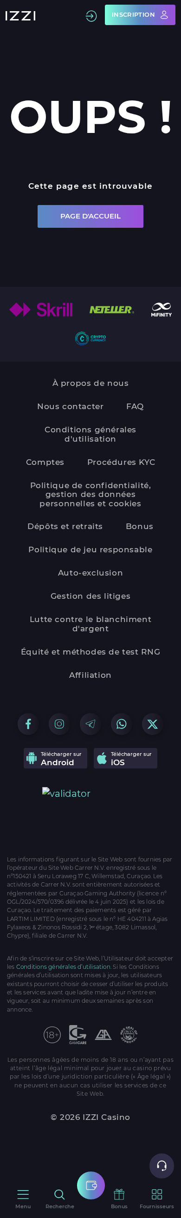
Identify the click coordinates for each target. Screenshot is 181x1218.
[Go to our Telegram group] (90, 724)
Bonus (140, 526)
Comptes (45, 462)
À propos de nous (90, 383)
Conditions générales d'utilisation (90, 434)
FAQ (135, 406)
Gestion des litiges (91, 596)
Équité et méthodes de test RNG (90, 651)
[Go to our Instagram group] (59, 724)
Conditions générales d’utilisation (63, 966)
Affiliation (90, 675)
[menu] (91, 1185)
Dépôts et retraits (65, 526)
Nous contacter (70, 406)
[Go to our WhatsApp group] (121, 724)
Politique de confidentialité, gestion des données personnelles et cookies (90, 494)
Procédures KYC (121, 462)
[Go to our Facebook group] (28, 724)
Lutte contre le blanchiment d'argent (90, 624)
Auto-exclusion (90, 572)
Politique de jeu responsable (90, 549)
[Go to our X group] (152, 724)
